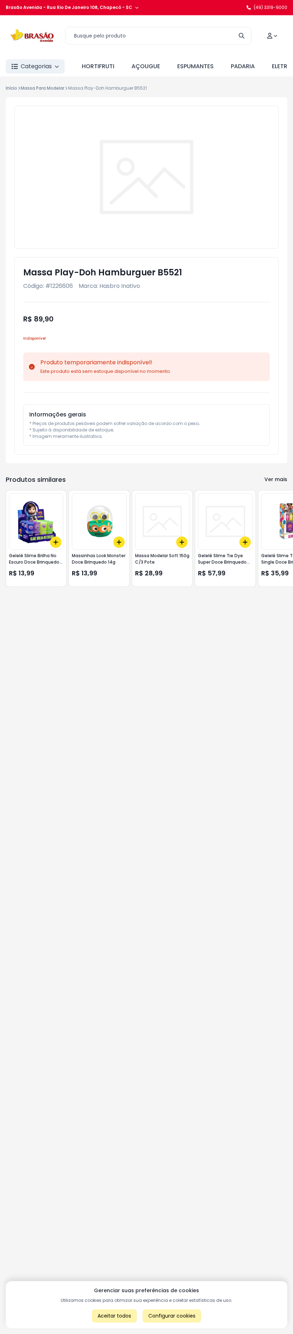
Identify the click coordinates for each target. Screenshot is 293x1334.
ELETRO (282, 66)
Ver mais (275, 479)
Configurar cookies (171, 1315)
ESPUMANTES (195, 66)
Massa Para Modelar (42, 88)
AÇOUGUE (145, 66)
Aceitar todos (114, 1315)
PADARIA (243, 66)
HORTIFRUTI (98, 66)
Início (11, 88)
